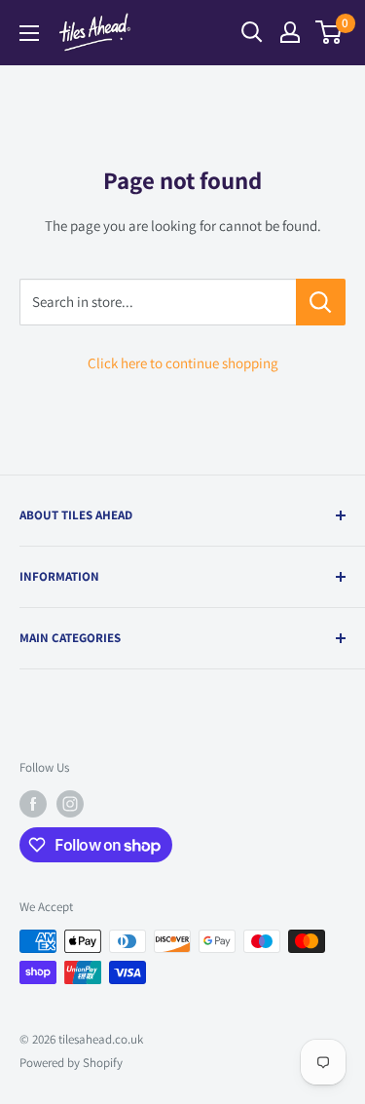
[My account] (290, 32)
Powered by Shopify (71, 1062)
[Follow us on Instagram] (70, 804)
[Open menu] (29, 33)
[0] (329, 32)
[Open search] (252, 32)
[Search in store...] (321, 302)
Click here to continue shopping (183, 363)
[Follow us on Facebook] (33, 804)
